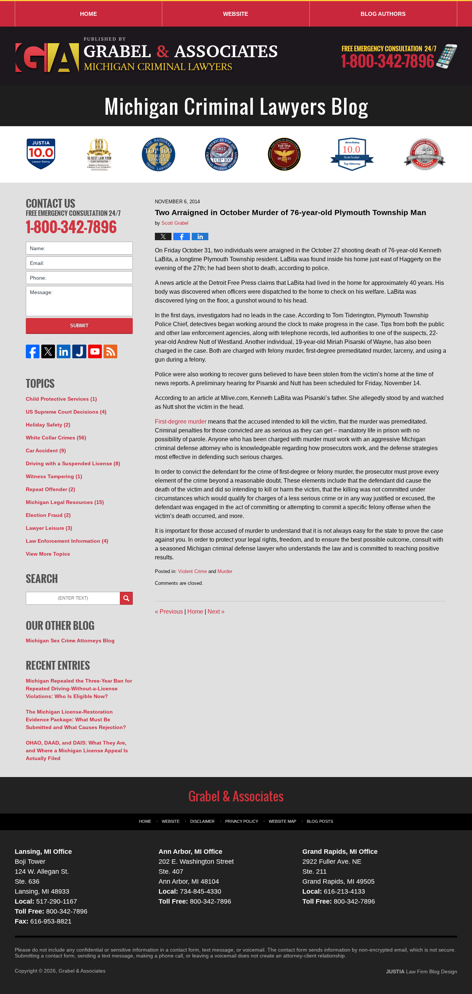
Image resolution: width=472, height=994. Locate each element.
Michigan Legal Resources (65, 502)
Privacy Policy (241, 821)
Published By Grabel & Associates (399, 56)
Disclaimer (202, 821)
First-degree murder (180, 421)
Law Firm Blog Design (421, 971)
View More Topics (48, 554)
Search (126, 598)
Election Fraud (48, 515)
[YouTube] (95, 351)
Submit (79, 325)
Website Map (282, 821)
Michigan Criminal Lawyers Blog (147, 56)
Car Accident (46, 450)
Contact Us (50, 203)
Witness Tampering (54, 476)
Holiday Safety (48, 425)
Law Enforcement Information (67, 541)
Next (216, 611)
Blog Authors (383, 14)
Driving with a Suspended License (73, 463)
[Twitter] (48, 351)
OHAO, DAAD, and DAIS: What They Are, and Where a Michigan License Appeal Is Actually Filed (77, 750)
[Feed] (110, 351)
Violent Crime (192, 571)
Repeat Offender (50, 489)
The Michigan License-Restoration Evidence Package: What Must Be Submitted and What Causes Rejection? (76, 719)
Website (235, 14)
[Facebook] (33, 351)
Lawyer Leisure (49, 528)
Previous (169, 611)
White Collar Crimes (56, 438)
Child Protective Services (61, 399)
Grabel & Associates (82, 971)
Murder (225, 571)
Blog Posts (320, 821)
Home (88, 14)
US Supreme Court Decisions (66, 412)
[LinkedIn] (64, 351)
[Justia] (79, 351)
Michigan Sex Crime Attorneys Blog (70, 640)
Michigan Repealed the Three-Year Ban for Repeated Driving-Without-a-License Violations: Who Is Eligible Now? (79, 688)
